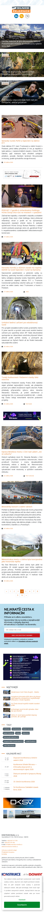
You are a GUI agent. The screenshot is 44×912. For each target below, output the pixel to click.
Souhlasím (22, 905)
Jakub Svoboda (8, 733)
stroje (18, 733)
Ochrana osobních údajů (9, 850)
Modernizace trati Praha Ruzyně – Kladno (25, 692)
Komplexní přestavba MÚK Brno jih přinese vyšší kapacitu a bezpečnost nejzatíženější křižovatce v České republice (25, 698)
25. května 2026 (8, 404)
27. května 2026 (8, 237)
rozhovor (7, 729)
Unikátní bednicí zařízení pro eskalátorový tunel (20, 323)
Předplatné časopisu (8, 852)
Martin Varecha (27, 729)
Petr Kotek (29, 404)
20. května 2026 (8, 528)
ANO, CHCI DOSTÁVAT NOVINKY (22, 635)
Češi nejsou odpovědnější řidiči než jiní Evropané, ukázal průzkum (19, 101)
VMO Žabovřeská (9, 745)
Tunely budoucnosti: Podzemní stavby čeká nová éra (20, 378)
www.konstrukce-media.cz (10, 846)
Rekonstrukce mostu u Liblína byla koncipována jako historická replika (22, 560)
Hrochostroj (16, 729)
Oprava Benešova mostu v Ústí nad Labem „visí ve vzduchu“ (22, 452)
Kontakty (4, 854)
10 (22, 595)
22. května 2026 (8, 476)
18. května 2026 (8, 581)
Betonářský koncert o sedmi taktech (17, 506)
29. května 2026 (8, 162)
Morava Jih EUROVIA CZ (11, 737)
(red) (27, 292)
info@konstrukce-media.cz (14, 844)
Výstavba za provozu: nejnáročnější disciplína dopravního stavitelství (18, 72)
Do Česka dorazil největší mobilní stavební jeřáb (25, 704)
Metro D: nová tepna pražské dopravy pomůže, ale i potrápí (24, 716)
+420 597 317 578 (12, 840)
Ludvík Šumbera (31, 741)
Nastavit (22, 900)
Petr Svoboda (30, 476)
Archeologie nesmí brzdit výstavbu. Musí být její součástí (24, 710)
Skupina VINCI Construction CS (13, 741)
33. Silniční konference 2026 (24, 782)
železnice (26, 733)
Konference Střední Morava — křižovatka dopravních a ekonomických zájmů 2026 (25, 767)
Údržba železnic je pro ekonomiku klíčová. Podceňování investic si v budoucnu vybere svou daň (22, 43)
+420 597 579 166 (9, 842)
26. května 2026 (8, 346)
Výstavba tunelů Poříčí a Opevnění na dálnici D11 (20, 142)
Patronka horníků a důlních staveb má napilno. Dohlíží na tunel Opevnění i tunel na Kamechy (22, 268)
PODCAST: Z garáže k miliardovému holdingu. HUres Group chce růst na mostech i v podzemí (21, 211)
